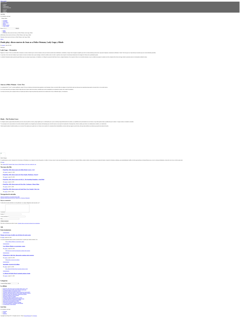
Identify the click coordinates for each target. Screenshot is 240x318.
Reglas (4, 5)
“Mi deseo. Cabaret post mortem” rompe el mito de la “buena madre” (16, 292)
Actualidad (5, 20)
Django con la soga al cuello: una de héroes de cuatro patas (15, 235)
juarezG (3, 45)
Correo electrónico (4, 216)
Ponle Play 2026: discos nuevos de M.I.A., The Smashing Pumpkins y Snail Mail (23, 179)
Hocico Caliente (6, 25)
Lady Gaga (27, 164)
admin (3, 237)
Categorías (2, 283)
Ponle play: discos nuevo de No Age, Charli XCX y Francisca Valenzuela (15, 197)
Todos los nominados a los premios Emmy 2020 (9, 196)
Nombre (2, 214)
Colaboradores (6, 6)
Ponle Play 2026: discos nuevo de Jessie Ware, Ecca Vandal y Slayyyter (21, 189)
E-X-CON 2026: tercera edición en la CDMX (12, 299)
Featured (10, 164)
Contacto (5, 4)
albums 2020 (5, 164)
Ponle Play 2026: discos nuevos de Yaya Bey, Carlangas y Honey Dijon (21, 184)
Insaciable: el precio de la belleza (11, 264)
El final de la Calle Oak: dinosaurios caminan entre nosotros (18, 255)
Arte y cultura (5, 22)
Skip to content (3, 1)
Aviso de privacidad (7, 7)
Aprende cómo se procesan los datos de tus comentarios (29, 223)
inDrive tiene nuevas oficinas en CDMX (11, 301)
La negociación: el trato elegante (9, 304)
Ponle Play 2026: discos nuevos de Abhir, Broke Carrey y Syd (18, 169)
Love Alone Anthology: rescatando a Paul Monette (13, 303)
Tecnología (5, 21)
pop (35, 164)
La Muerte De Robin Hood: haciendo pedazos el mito (16, 273)
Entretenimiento (6, 232)
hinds (13, 164)
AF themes (35, 315)
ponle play (32, 164)
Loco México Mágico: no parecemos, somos (14, 246)
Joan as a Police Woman (20, 164)
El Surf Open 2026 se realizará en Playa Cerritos (12, 297)
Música (4, 23)
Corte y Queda (6, 26)
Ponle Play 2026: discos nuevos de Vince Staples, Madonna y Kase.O (20, 174)
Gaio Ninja (2, 14)
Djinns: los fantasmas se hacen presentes (11, 295)
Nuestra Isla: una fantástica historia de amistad (12, 302)
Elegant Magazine (27, 315)
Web (1, 218)
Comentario (2, 211)
